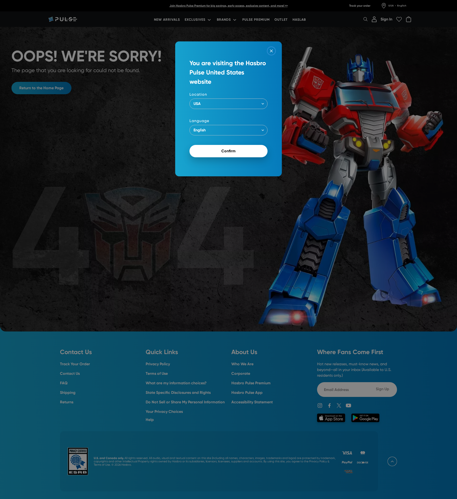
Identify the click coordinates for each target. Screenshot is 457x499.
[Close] (271, 51)
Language (199, 121)
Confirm (228, 151)
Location (198, 94)
